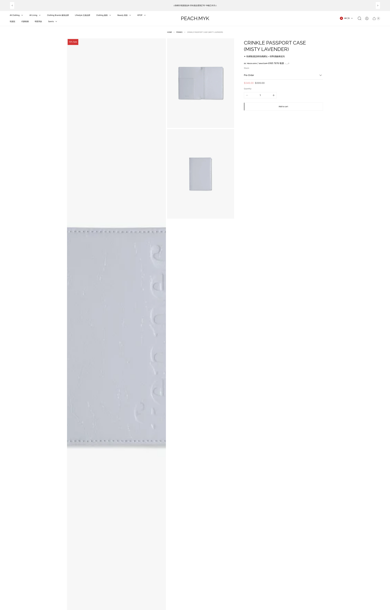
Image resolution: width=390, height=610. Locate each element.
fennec (179, 32)
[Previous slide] (12, 5)
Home (169, 32)
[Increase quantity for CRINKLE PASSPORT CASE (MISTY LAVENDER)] (274, 95)
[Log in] (366, 18)
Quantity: (248, 88)
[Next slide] (378, 5)
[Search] (359, 18)
